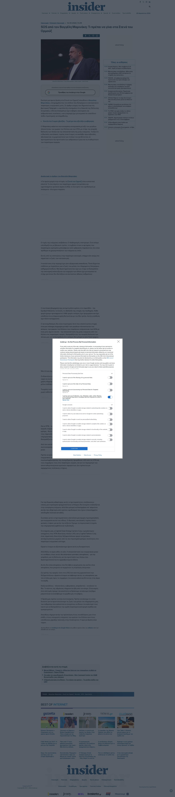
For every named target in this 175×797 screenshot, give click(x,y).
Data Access (87, 455)
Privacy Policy (98, 455)
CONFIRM (74, 448)
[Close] (119, 342)
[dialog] (87, 399)
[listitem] (87, 373)
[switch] (110, 377)
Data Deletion (77, 455)
